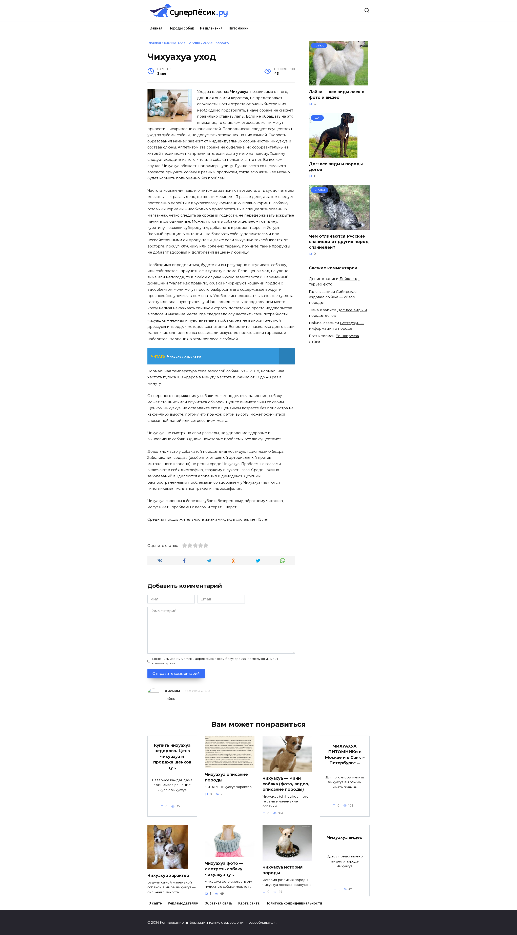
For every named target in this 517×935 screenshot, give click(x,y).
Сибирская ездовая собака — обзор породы (333, 297)
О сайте (155, 903)
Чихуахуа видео (345, 837)
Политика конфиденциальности (294, 903)
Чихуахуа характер (168, 875)
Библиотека (173, 42)
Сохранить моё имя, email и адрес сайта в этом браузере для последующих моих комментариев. (215, 661)
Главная (155, 28)
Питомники (238, 28)
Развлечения (211, 28)
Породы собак (181, 28)
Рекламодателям (183, 903)
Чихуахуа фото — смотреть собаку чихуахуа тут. (224, 869)
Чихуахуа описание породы (226, 777)
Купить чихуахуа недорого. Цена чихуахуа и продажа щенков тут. (172, 756)
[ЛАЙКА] (338, 82)
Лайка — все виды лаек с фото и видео (336, 94)
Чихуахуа (221, 42)
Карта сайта (249, 903)
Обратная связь (218, 903)
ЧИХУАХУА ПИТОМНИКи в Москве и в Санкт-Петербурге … (345, 754)
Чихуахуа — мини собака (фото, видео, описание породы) (286, 784)
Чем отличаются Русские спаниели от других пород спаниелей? (339, 242)
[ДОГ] (333, 155)
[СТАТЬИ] (339, 227)
